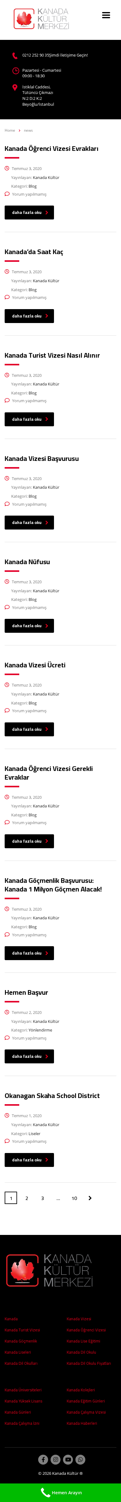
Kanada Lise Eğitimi (83, 1340)
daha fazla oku (27, 212)
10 (74, 1198)
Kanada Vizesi (79, 1318)
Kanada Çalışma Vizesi (86, 1412)
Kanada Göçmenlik (21, 1340)
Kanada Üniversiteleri (23, 1389)
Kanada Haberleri (82, 1423)
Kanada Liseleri (18, 1352)
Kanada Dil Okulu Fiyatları (89, 1363)
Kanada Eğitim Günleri (86, 1400)
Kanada (11, 1318)
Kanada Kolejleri (81, 1389)
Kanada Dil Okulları (21, 1363)
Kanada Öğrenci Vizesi (86, 1329)
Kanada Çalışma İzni (22, 1423)
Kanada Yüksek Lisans (23, 1400)
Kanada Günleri (18, 1412)
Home (10, 130)
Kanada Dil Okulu (81, 1352)
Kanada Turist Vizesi (22, 1329)
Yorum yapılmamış (29, 194)
